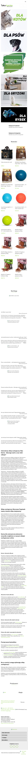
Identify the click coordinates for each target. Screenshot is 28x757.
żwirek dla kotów (22, 607)
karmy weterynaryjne (5, 565)
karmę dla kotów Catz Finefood (12, 646)
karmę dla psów (7, 560)
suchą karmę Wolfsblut (8, 654)
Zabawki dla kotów (21, 608)
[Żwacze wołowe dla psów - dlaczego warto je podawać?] (14, 378)
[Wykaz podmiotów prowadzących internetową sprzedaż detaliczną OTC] (8, 709)
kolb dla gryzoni (18, 622)
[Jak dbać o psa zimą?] (14, 303)
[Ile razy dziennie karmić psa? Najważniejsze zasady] (14, 403)
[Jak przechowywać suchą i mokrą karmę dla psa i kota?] (14, 328)
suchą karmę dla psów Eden (9, 652)
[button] (14, 733)
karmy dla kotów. (21, 597)
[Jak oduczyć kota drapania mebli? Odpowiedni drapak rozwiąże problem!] (14, 428)
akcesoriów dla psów (22, 575)
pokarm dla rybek (14, 634)
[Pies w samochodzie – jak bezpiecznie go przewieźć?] (14, 353)
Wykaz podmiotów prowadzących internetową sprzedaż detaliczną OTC (8, 702)
